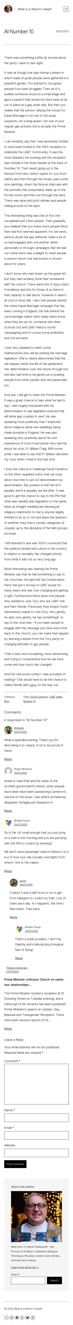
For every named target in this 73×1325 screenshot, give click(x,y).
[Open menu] (66, 9)
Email (9, 1127)
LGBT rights (55, 696)
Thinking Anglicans (16, 967)
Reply (8, 759)
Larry (33, 685)
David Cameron (39, 696)
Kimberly (19, 728)
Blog (6, 701)
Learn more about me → (25, 1267)
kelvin (23, 880)
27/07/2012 (12, 971)
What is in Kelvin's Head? (35, 9)
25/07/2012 (20, 732)
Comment (12, 1061)
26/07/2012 (20, 824)
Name (9, 1110)
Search (15, 1274)
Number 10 (29, 701)
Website (9, 1145)
